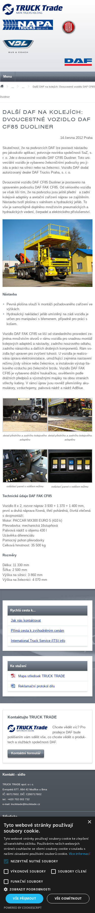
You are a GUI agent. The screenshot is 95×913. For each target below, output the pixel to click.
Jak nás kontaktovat (26, 620)
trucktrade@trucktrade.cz (25, 804)
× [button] (89, 822)
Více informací (79, 854)
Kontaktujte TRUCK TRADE (32, 717)
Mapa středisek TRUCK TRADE (41, 676)
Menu (7, 76)
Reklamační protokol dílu (36, 686)
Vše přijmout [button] (24, 898)
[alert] (47, 865)
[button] (47, 889)
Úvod (2, 86)
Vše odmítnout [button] (68, 898)
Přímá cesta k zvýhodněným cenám (37, 630)
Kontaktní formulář (26, 753)
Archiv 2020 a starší (24, 87)
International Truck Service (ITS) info (38, 641)
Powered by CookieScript (23, 907)
